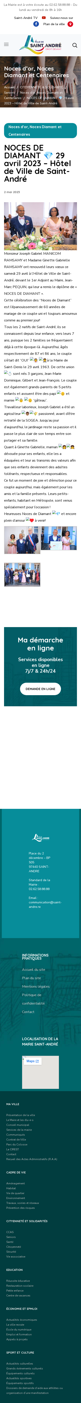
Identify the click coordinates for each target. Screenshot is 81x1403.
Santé (9, 1242)
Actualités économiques (21, 1320)
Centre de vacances (18, 1295)
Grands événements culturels (24, 1368)
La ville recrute (15, 1324)
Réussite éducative (18, 1281)
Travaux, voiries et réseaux (22, 1203)
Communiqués (15, 1135)
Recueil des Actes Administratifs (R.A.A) (31, 1159)
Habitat (11, 1188)
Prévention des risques (20, 1208)
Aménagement (15, 1183)
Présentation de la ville (20, 1115)
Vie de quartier (15, 1193)
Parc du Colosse (16, 1144)
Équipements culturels (20, 1373)
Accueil (9, 87)
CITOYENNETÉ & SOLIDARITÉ (41, 87)
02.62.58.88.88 (59, 5)
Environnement (15, 1198)
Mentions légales (36, 986)
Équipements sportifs (20, 1383)
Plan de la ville (55, 24)
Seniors (9, 93)
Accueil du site (33, 969)
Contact (28, 1011)
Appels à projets (17, 1339)
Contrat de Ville (16, 1139)
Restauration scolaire (19, 1286)
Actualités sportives (19, 1378)
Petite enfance (14, 1290)
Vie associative (15, 1256)
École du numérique (18, 1329)
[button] (74, 45)
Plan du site (31, 978)
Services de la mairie (19, 1130)
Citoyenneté (13, 1247)
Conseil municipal (17, 1125)
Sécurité (11, 1252)
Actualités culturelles (19, 1363)
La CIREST (12, 1149)
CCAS (10, 1232)
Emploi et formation (19, 1334)
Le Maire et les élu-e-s (20, 1120)
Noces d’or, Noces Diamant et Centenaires (35, 131)
